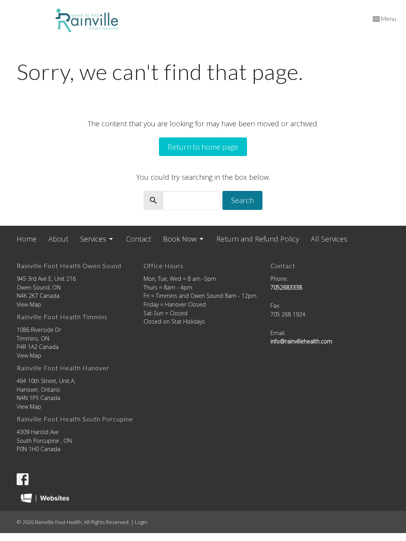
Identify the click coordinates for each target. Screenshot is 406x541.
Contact (138, 239)
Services (93, 239)
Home (26, 239)
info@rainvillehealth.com (301, 341)
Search (242, 200)
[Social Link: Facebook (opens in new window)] (23, 479)
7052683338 (286, 287)
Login (141, 522)
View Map (29, 304)
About (58, 239)
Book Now (180, 239)
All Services (329, 239)
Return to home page (203, 146)
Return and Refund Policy (257, 239)
